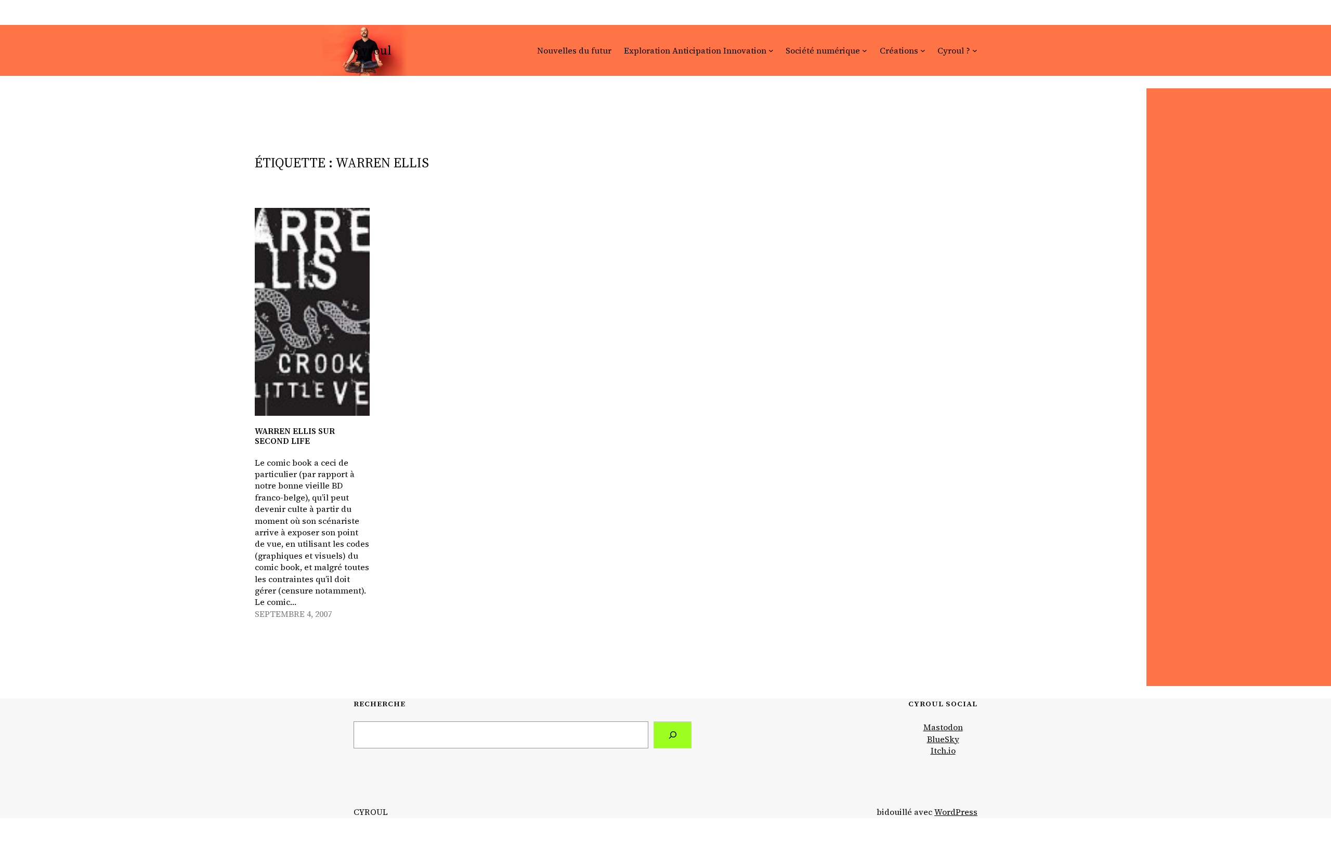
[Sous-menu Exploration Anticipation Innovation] (771, 50)
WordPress (955, 812)
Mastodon (943, 727)
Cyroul (373, 50)
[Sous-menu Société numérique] (864, 50)
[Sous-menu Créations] (922, 50)
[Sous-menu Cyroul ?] (974, 50)
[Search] (672, 734)
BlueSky (943, 739)
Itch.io (943, 750)
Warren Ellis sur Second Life (295, 436)
